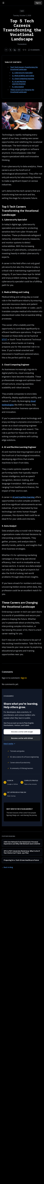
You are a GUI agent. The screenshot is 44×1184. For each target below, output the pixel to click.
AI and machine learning (23, 497)
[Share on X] (10, 50)
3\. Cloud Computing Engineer (23, 79)
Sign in (38, 3)
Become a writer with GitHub (22, 738)
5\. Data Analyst (18, 87)
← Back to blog (7, 867)
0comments (35, 50)
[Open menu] (3, 2)
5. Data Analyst (9, 526)
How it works (8, 744)
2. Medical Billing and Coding (15, 292)
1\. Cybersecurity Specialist (22, 73)
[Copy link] (6, 50)
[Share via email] (19, 50)
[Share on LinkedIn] (15, 50)
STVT (4, 339)
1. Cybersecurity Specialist (14, 219)
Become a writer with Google (22, 732)
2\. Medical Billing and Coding (23, 76)
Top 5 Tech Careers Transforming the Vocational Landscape (20, 211)
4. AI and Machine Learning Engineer (19, 447)
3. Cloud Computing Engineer (15, 364)
